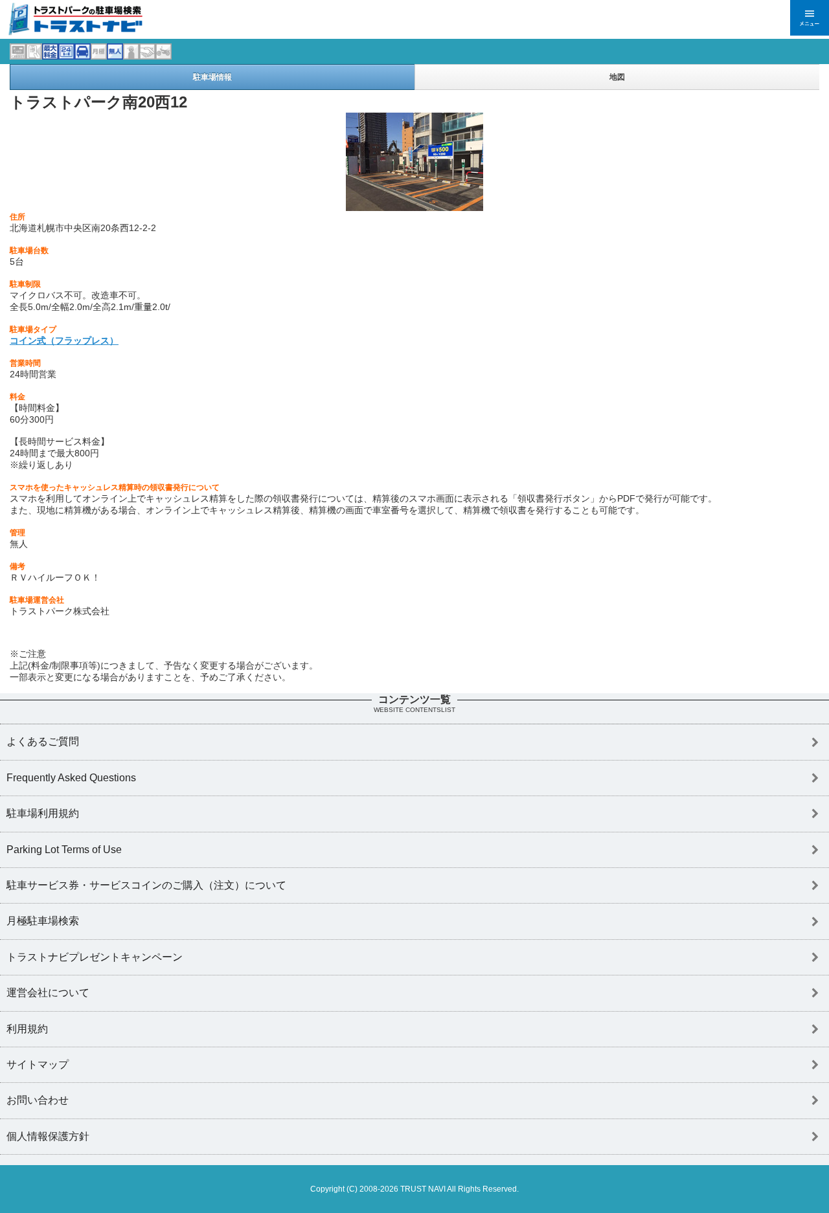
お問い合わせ (37, 1100)
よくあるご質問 (42, 741)
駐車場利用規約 (42, 813)
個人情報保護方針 (47, 1136)
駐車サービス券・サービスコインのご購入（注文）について (146, 885)
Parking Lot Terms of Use (64, 849)
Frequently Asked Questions (71, 777)
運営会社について (47, 992)
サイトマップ (37, 1064)
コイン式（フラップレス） (64, 340)
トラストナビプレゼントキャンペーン (94, 957)
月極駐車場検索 (42, 920)
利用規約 (27, 1028)
